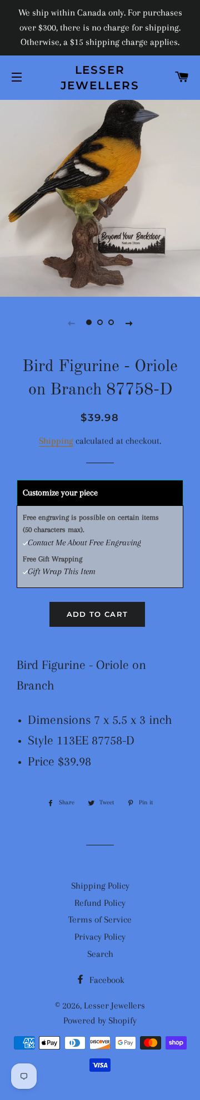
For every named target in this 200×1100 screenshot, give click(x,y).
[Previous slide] (71, 323)
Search (100, 954)
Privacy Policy (100, 936)
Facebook (105, 980)
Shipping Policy (100, 885)
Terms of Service (100, 919)
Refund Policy (100, 903)
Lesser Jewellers (100, 77)
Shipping (56, 440)
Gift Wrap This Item (62, 571)
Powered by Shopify (100, 1020)
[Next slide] (129, 323)
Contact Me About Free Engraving (84, 543)
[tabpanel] (100, 197)
